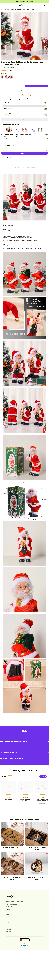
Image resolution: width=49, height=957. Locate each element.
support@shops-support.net (11, 904)
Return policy (8, 931)
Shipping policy (8, 929)
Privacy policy (8, 924)
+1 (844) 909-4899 (9, 903)
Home (2, 9)
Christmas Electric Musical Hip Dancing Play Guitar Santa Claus (8, 808)
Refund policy (8, 934)
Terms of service (9, 927)
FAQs (7, 916)
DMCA (7, 919)
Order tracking (8, 914)
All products (6, 9)
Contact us (8, 912)
